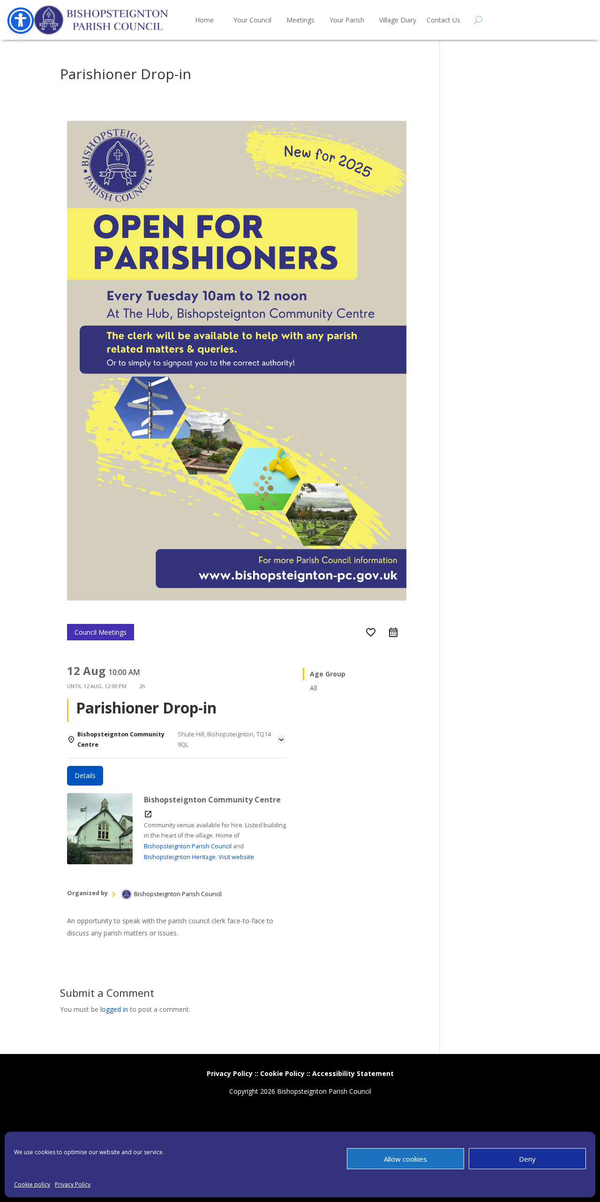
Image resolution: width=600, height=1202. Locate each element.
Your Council (252, 19)
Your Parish (347, 19)
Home (204, 19)
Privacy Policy (72, 1184)
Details (85, 775)
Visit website (236, 857)
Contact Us (443, 19)
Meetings (300, 19)
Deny (527, 1159)
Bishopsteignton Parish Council (188, 846)
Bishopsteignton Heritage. (180, 857)
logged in (114, 1009)
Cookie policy (32, 1184)
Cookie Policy (282, 1073)
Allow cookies (405, 1159)
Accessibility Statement (353, 1073)
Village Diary (397, 19)
